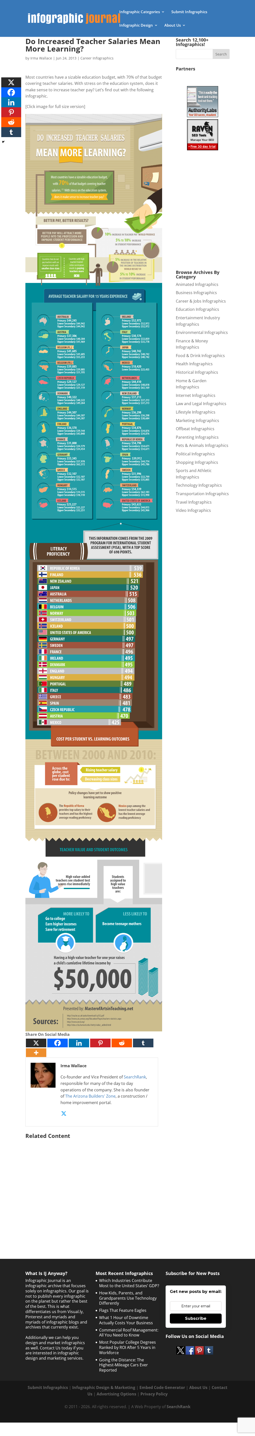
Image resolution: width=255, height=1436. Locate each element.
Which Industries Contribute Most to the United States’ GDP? (129, 1283)
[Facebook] (57, 1043)
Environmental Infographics (202, 332)
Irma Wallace (41, 58)
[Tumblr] (143, 1043)
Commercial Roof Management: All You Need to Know (128, 1332)
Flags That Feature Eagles (122, 1310)
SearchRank (135, 1077)
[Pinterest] (100, 1043)
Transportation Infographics (202, 493)
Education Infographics (197, 309)
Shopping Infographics (197, 462)
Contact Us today (56, 1348)
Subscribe (195, 1318)
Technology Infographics (199, 485)
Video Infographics (193, 510)
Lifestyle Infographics (195, 412)
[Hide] (3, 142)
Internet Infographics (195, 395)
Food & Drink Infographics (200, 355)
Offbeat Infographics (195, 428)
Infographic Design (136, 25)
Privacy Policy (154, 1394)
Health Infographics (194, 364)
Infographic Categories (139, 12)
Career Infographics (97, 58)
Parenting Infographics (197, 437)
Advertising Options (116, 1394)
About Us (172, 25)
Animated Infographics (197, 284)
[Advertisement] (93, 1188)
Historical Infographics (197, 372)
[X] (36, 1043)
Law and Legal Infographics (201, 403)
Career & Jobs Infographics (201, 301)
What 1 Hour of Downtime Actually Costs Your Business (126, 1320)
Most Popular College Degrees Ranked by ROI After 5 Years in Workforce (127, 1347)
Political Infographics (195, 454)
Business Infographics (196, 292)
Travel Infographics (194, 502)
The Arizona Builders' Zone (90, 1096)
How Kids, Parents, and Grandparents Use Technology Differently (128, 1298)
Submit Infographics (189, 12)
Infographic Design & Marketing (103, 1387)
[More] (36, 1052)
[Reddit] (122, 1043)
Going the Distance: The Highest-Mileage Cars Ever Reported (123, 1365)
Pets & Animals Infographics (202, 445)
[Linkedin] (79, 1043)
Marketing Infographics (197, 420)
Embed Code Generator (162, 1387)
